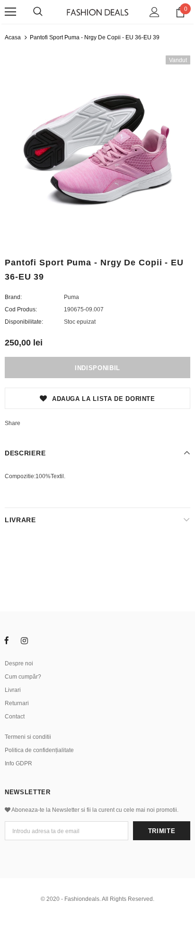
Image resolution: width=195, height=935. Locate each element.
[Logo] (97, 11)
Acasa (13, 37)
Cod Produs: (21, 309)
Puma (71, 297)
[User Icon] (155, 12)
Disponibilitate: (24, 321)
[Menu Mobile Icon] (10, 12)
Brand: (13, 297)
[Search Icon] (38, 12)
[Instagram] (24, 640)
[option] (97, 148)
